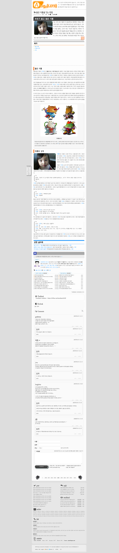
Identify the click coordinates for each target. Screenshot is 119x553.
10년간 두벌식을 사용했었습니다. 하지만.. (72, 492)
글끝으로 (28, 170)
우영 (58, 84)
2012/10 (39, 514)
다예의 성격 (37, 48)
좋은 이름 (37, 46)
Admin (36, 549)
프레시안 (53, 523)
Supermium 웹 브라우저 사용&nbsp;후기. (72, 499)
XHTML (56, 549)
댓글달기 (29, 173)
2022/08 (52, 511)
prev (38, 477)
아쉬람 (79, 530)
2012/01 (74, 514)
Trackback (74, 292)
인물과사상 (55, 526)
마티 (63, 530)
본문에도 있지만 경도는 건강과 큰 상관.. (72, 494)
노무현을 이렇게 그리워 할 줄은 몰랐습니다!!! (67, 284)
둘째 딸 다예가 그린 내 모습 (52, 267)
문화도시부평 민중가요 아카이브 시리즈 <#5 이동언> (42, 491)
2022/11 (44, 511)
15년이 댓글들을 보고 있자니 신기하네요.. (72, 489)
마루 (61, 530)
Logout (42, 549)
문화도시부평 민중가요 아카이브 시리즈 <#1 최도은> (42, 501)
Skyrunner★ (45, 530)
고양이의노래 (53, 535)
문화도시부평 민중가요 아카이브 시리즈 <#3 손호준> (42, 497)
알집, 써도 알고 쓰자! (63, 285)
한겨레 (57, 523)
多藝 (36, 270)
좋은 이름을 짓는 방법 (44, 12)
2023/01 (35, 511)
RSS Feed (79, 311)
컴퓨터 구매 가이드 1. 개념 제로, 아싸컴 (66, 282)
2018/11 (78, 511)
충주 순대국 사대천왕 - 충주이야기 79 (41, 284)
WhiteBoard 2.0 (75, 546)
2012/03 (65, 514)
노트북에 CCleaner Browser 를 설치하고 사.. (72, 501)
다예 (43, 71)
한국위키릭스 (60, 523)
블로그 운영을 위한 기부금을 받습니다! (41, 281)
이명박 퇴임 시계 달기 (63, 278)
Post (39, 549)
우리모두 (51, 526)
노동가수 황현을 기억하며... (38, 494)
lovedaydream (35, 535)
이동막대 (29, 174)
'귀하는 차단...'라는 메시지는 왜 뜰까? (57, 465)
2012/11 (35, 514)
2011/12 (78, 514)
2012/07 (52, 514)
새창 (70, 245)
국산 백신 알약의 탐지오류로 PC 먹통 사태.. (72, 504)
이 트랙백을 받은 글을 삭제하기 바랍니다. (42, 285)
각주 (36, 50)
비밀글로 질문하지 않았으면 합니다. (74, 465)
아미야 (77, 530)
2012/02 (69, 514)
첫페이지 (28, 168)
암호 (36, 445)
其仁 (48, 530)
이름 (50, 270)
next (80, 477)
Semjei (45, 535)
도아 (43, 14)
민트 (67, 530)
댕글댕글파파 (58, 535)
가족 (46, 14)
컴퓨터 (79, 263)
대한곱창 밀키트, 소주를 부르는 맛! (39, 506)
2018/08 (82, 511)
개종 (36, 526)
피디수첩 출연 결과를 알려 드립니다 (65, 288)
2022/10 (48, 511)
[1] (58, 143)
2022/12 (39, 511)
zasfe (50, 535)
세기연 (49, 526)
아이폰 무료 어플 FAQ (38, 278)
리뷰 (56, 265)
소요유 (74, 530)
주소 (36, 448)
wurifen (47, 535)
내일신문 (37, 523)
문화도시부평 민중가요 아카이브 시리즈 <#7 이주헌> (44, 276)
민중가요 (39, 526)
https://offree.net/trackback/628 (56, 298)
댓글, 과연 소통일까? (70, 467)
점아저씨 (61, 535)
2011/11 (82, 514)
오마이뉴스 (50, 523)
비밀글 (38, 451)
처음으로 (28, 169)
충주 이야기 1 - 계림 (38, 245)
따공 (44, 270)
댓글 (35, 306)
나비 (49, 530)
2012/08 (48, 514)
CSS (60, 549)
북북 (69, 530)
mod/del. (77, 326)
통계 (38, 306)
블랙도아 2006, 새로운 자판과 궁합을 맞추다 (43, 247)
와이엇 (82, 530)
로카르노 (59, 530)
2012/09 (44, 514)
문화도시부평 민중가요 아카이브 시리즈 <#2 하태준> (42, 499)
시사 (45, 265)
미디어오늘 (44, 523)
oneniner (42, 535)
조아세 (58, 526)
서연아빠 (71, 530)
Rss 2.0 (47, 549)
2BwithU (34, 530)
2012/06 (56, 514)
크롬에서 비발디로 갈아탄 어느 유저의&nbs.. (72, 506)
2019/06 (74, 511)
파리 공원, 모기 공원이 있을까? (40, 249)
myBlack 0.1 (58, 546)
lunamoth (41, 530)
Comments (80, 292)
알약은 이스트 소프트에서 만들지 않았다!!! (66, 275)
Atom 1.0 (52, 549)
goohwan (38, 317)
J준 (36, 419)
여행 (50, 265)
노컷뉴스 (40, 523)
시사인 (47, 523)
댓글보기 (28, 172)
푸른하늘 (64, 535)
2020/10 (65, 511)
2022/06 (61, 511)
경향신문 (34, 523)
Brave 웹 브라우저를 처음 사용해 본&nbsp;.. (72, 502)
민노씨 (65, 530)
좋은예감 (29, 166)
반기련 (42, 526)
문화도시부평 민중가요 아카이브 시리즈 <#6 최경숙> (44, 288)
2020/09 (70, 511)
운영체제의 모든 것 (45, 261)
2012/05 (61, 514)
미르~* (37, 340)
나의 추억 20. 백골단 (63, 279)
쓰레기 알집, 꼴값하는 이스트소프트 (65, 276)
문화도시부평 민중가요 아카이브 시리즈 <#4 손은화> (42, 496)
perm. (73, 326)
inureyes (37, 530)
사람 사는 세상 (45, 526)
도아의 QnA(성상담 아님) (39, 275)
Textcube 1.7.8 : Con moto (50, 546)
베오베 (45, 273)
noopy (39, 535)
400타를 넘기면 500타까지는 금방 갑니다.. (72, 491)
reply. (81, 326)
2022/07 (57, 511)
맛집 (53, 265)
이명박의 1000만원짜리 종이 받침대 (65, 281)
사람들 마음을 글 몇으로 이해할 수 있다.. (72, 487)
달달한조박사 (53, 530)
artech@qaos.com (71, 540)
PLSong (34, 526)
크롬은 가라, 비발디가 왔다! (39, 279)
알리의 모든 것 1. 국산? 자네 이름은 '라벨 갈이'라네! (44, 282)
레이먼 (56, 530)
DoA (67, 546)
